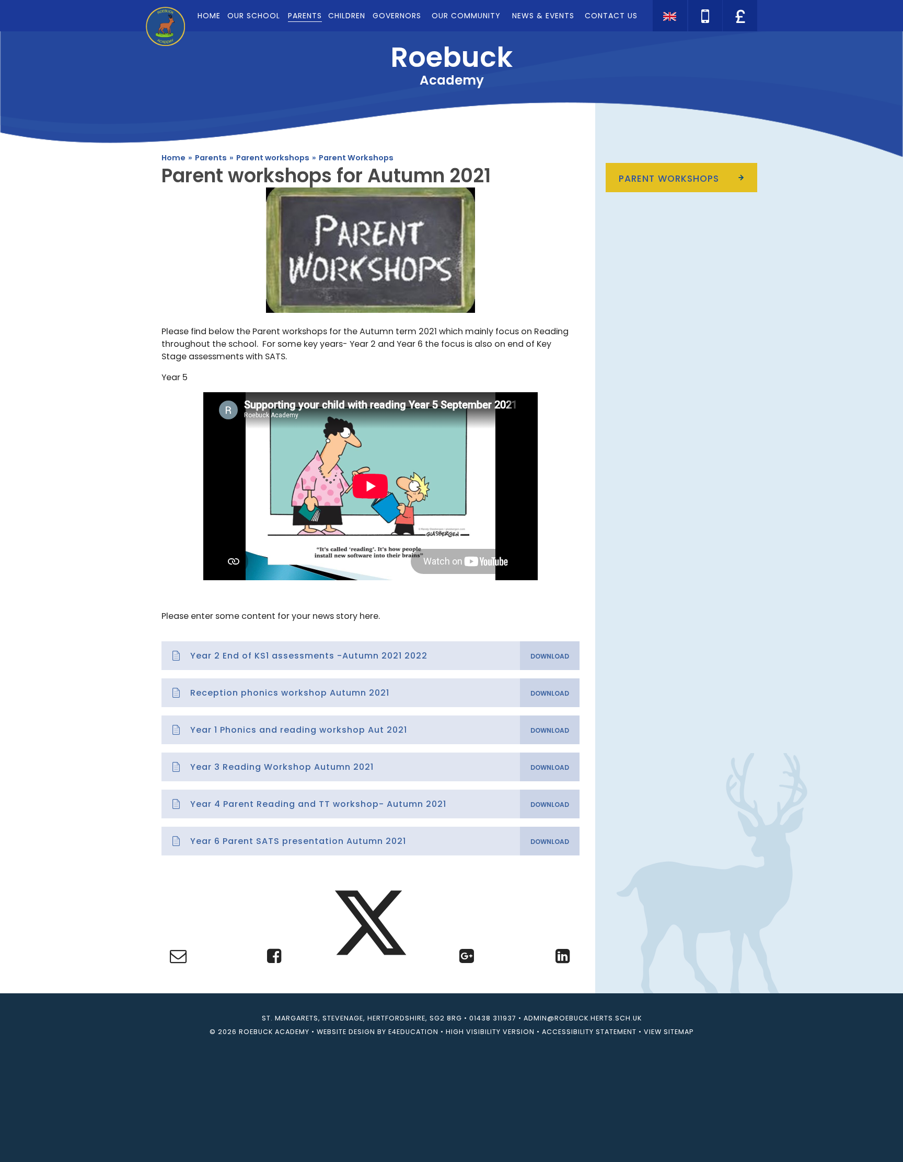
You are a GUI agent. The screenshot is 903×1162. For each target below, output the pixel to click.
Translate (739, 34)
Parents (211, 157)
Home (173, 157)
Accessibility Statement (589, 1031)
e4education (413, 1031)
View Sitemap (668, 1031)
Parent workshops (272, 157)
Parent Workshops (356, 157)
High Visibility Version (490, 1031)
